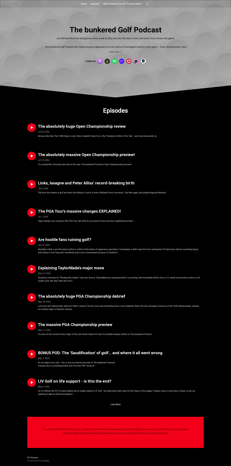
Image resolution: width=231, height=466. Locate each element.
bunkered (95, 4)
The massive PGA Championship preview (75, 324)
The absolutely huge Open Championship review (82, 126)
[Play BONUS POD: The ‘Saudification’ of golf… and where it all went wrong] (31, 354)
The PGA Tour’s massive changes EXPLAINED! (79, 211)
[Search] (147, 4)
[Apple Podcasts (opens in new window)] (100, 61)
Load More (115, 404)
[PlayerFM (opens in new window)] (128, 61)
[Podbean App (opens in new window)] (107, 61)
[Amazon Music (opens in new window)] (121, 61)
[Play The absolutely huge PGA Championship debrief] (31, 297)
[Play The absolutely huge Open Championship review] (31, 127)
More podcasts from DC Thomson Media (122, 4)
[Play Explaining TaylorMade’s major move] (31, 269)
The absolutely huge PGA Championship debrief (81, 296)
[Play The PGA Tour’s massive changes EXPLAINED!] (31, 212)
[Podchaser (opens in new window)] (136, 61)
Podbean (46, 461)
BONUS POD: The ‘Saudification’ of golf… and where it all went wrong (100, 352)
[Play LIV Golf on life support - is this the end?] (31, 382)
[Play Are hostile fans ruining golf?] (31, 241)
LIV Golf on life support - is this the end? (74, 381)
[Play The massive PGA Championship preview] (31, 326)
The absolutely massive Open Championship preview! (86, 154)
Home (83, 4)
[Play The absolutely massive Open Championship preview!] (31, 156)
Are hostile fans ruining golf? (64, 239)
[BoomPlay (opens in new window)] (143, 61)
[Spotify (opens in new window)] (114, 61)
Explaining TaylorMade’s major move (71, 268)
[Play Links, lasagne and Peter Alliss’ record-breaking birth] (31, 184)
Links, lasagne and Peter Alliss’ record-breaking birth (86, 183)
